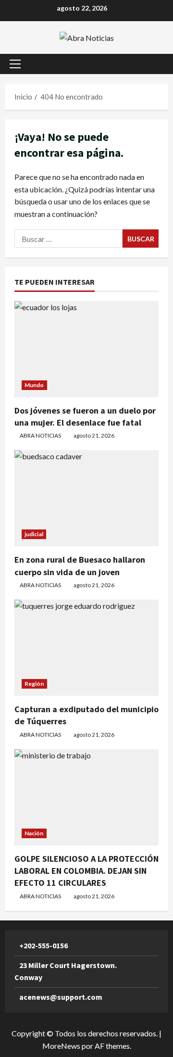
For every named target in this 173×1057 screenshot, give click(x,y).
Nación (34, 833)
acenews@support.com (60, 997)
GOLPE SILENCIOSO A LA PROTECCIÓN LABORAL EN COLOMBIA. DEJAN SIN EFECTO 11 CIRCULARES (86, 870)
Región (34, 683)
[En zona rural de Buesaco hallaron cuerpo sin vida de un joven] (86, 498)
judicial (34, 534)
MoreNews (61, 1045)
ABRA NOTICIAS (40, 435)
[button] (15, 64)
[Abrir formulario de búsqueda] (156, 63)
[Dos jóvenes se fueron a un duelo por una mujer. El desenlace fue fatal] (86, 349)
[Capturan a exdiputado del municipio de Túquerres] (86, 648)
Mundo (34, 385)
